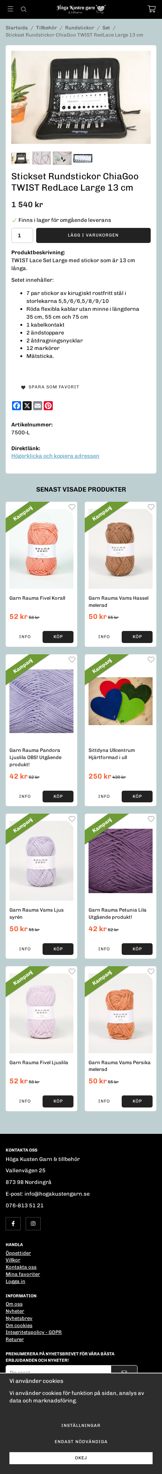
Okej (81, 1457)
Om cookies (19, 1325)
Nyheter (15, 1311)
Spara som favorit (52, 387)
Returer (15, 1339)
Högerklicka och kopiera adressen (55, 455)
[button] (58, 637)
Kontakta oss (21, 1267)
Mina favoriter (23, 1274)
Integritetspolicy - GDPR (34, 1332)
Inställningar (81, 1425)
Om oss (14, 1304)
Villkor (13, 1260)
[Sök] (23, 9)
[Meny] (10, 9)
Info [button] (25, 636)
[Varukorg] (151, 9)
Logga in (15, 1281)
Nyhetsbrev (19, 1318)
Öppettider (18, 1253)
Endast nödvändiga (81, 1441)
